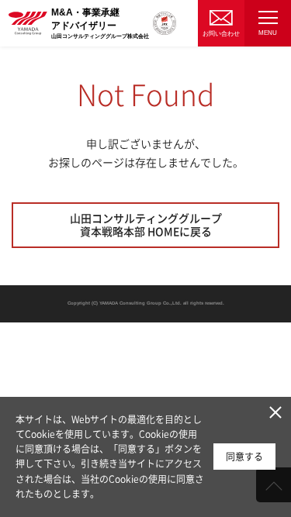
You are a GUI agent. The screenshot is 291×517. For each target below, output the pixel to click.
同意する (244, 457)
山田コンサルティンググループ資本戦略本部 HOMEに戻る (146, 224)
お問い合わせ (221, 33)
